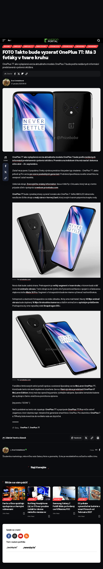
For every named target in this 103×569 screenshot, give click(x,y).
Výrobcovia (54, 46)
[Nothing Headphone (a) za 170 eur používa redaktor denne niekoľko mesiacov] (39, 493)
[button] (5, 40)
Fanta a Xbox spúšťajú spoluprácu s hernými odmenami (13, 506)
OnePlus (17, 46)
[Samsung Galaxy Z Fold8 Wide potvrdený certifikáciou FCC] (64, 493)
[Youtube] (20, 536)
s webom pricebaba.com (46, 188)
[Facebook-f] (8, 536)
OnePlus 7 (24, 428)
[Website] (96, 450)
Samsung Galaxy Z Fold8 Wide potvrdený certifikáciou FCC (64, 506)
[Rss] (26, 536)
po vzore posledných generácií (44, 174)
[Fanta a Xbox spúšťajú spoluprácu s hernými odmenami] (14, 493)
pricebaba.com (25, 279)
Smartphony (41, 46)
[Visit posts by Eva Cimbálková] (6, 82)
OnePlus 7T (28, 46)
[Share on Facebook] (15, 74)
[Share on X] (18, 74)
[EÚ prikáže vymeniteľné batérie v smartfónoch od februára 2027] (89, 493)
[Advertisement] (51, 19)
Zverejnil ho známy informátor (41, 184)
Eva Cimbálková (17, 81)
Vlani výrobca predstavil (72, 389)
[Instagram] (14, 536)
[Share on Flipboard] (22, 74)
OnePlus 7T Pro (75, 409)
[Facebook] (99, 450)
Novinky (7, 46)
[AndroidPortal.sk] (51, 40)
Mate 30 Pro (32, 292)
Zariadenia (80, 46)
